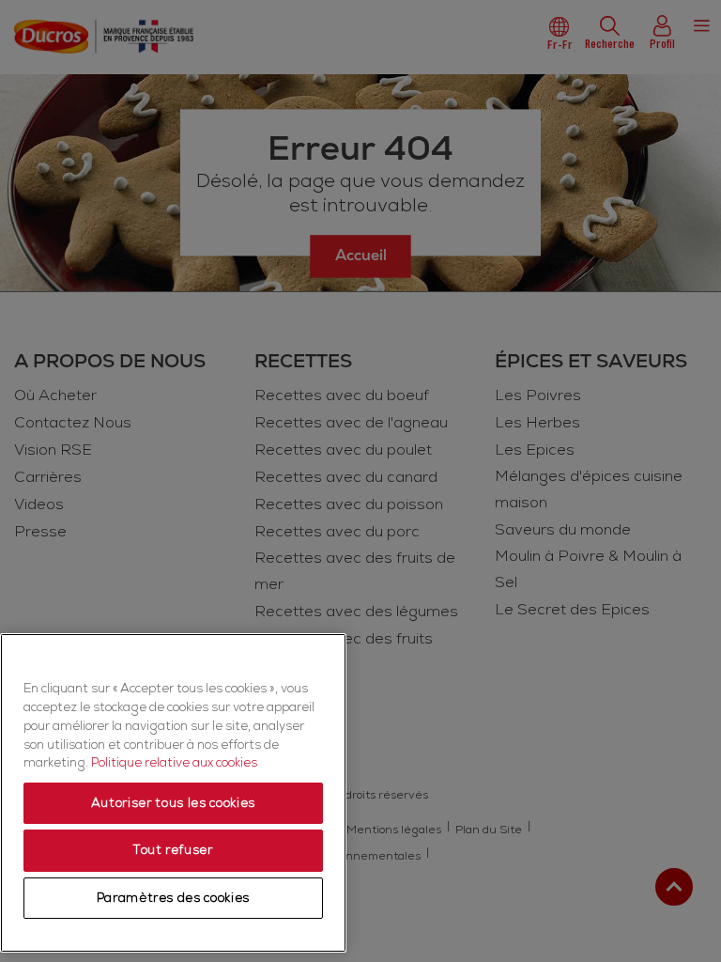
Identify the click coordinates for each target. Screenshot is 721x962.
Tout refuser (173, 850)
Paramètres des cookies (173, 898)
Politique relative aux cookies (174, 762)
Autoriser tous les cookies (173, 803)
